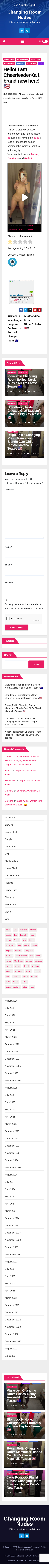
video (5, 102)
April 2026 (10, 1030)
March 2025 (11, 1124)
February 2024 (12, 1218)
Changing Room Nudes (24, 1521)
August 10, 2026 (18, 422)
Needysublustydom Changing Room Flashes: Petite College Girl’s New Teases (23, 735)
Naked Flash (35, 59)
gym (24, 940)
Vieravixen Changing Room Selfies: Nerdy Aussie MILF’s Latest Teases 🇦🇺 (22, 381)
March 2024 (11, 1211)
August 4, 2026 (17, 453)
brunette (23, 935)
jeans (26, 945)
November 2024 (13, 1153)
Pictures (9, 883)
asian (8, 930)
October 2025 (11, 1073)
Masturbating (22, 59)
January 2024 (11, 1225)
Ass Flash (10, 817)
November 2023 (13, 1240)
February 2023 (12, 1305)
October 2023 (11, 1247)
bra (15, 935)
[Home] (4, 41)
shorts (28, 971)
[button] (40, 41)
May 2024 (10, 1196)
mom (38, 956)
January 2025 (11, 1138)
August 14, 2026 (18, 391)
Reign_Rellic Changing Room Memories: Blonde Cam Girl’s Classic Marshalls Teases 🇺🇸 (23, 441)
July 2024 (10, 1182)
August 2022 (11, 1349)
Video (41, 63)
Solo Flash (31, 63)
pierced (9, 966)
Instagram (10, 945)
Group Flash (11, 846)
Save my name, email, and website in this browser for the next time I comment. (24, 606)
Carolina (36, 391)
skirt (7, 976)
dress (8, 940)
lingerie (9, 950)
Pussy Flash (9, 63)
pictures (38, 961)
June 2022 (10, 1356)
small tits (16, 976)
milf (31, 956)
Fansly (16, 940)
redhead (35, 966)
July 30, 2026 (15, 1493)
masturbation (9, 98)
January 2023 (11, 1312)
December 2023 (13, 1233)
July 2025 (10, 1095)
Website (9, 582)
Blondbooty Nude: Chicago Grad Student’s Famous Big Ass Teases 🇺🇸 (24, 412)
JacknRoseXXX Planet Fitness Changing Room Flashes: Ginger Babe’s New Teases (21, 721)
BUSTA (8, 770)
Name (8, 547)
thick (8, 982)
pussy (17, 966)
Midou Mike (10, 780)
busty (33, 935)
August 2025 (11, 1088)
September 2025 (13, 1080)
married (9, 956)
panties (29, 961)
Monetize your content (34, 1561)
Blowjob (9, 825)
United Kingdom (13, 987)
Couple (8, 839)
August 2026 (11, 1001)
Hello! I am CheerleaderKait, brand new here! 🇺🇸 (21, 77)
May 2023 (10, 1283)
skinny (37, 971)
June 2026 (10, 1015)
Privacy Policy (39, 1556)
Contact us (11, 1561)
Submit (20, 1561)
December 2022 (13, 1320)
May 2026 (10, 1022)
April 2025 (10, 1117)
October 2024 (11, 1160)
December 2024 (13, 1146)
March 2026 (11, 1037)
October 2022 (11, 1334)
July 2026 (10, 1008)
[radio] (10, 242)
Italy (19, 945)
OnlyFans (26, 98)
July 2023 (10, 1269)
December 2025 (13, 1059)
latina (34, 945)
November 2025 (13, 1066)
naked (18, 98)
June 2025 (10, 1102)
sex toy (9, 971)
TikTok (15, 982)
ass (15, 930)
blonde (25, 94)
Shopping (20, 63)
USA (40, 98)
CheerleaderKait (36, 94)
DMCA (28, 1556)
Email (8, 565)
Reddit (28, 158)
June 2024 (10, 1189)
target (25, 976)
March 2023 (11, 1298)
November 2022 (13, 1327)
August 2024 (11, 1175)
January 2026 (11, 1051)
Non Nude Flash (13, 875)
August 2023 (11, 1262)
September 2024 (13, 1167)
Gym (7, 854)
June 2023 (10, 1276)
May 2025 (10, 1109)
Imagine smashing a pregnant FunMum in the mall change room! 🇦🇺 (14, 328)
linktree (18, 950)
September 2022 (13, 1341)
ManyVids (29, 950)
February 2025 (12, 1131)
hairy (31, 940)
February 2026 (12, 1044)
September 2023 (13, 1254)
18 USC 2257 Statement (14, 1556)
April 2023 (10, 1291)
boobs (8, 935)
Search (8, 655)
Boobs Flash (9, 59)
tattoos (34, 976)
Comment (10, 489)
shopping (19, 971)
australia (23, 930)
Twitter (34, 98)
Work (7, 919)
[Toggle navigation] (22, 41)
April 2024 (10, 1204)
